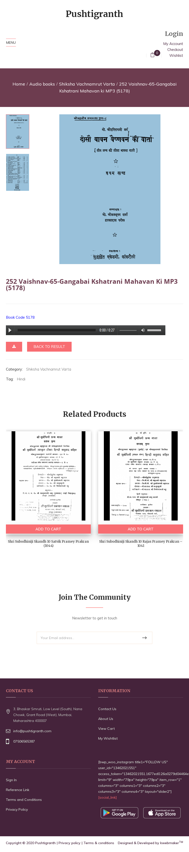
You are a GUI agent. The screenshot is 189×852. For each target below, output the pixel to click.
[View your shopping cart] (152, 55)
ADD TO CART (48, 529)
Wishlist (176, 55)
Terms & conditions (98, 843)
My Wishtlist (108, 738)
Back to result (49, 346)
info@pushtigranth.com (32, 731)
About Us (105, 719)
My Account (173, 43)
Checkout (175, 49)
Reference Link (17, 790)
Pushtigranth (45, 843)
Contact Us (107, 709)
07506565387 (24, 741)
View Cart (106, 728)
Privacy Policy (17, 809)
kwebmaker (171, 843)
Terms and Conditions (24, 799)
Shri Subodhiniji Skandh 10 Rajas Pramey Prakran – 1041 (140, 543)
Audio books (42, 84)
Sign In (11, 780)
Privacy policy (69, 843)
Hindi (21, 379)
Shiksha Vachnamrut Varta (87, 84)
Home (19, 84)
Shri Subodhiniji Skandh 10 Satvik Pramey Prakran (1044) (48, 543)
